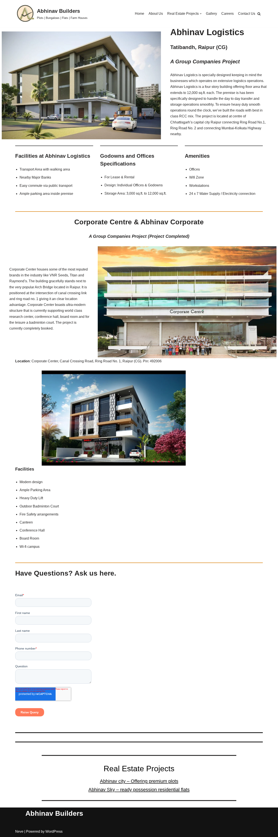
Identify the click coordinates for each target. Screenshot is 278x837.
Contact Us (246, 13)
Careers (227, 13)
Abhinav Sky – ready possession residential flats (139, 789)
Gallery (211, 13)
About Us (156, 13)
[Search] (259, 13)
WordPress (54, 831)
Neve (19, 831)
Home (139, 13)
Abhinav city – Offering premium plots (139, 781)
